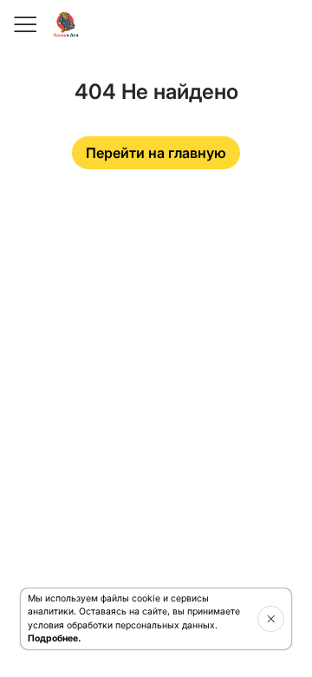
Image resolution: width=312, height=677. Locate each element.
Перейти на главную (156, 152)
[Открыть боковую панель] (24, 24)
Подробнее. (54, 638)
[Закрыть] (270, 619)
